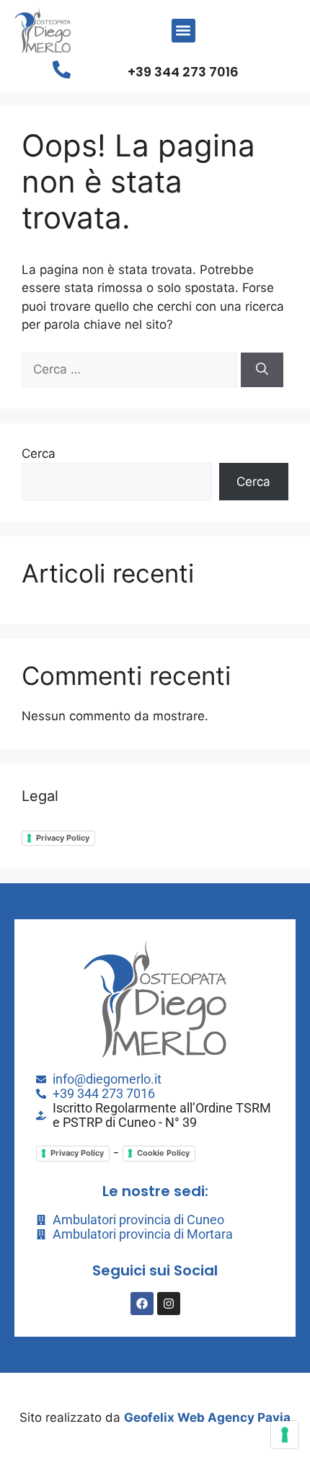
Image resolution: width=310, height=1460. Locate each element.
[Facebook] (142, 1303)
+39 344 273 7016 (183, 72)
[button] (183, 31)
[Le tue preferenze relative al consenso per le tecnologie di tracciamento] (284, 1434)
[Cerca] (262, 370)
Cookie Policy (163, 1153)
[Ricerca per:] (131, 369)
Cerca (39, 453)
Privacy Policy (62, 838)
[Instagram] (168, 1303)
